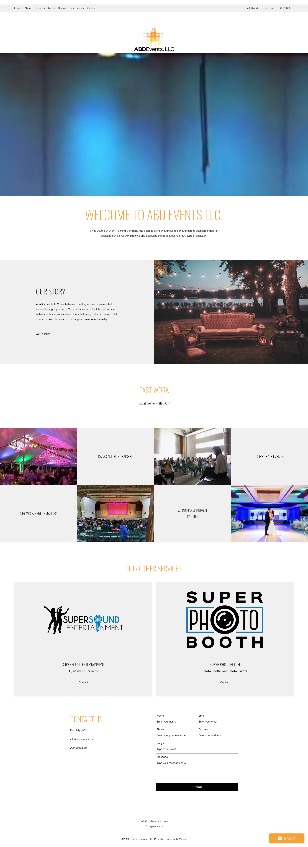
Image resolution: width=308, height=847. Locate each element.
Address (204, 729)
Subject (161, 743)
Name (160, 715)
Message (162, 757)
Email (202, 715)
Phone (160, 729)
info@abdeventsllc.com (260, 8)
